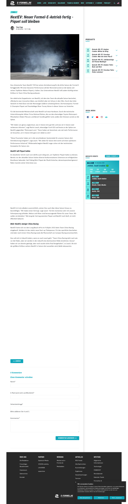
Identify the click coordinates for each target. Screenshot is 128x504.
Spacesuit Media (43, 460)
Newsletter (106, 117)
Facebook (88, 117)
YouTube (97, 117)
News (39, 3)
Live (44, 3)
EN (118, 3)
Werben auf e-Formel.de (61, 462)
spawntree (41, 471)
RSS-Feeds (78, 460)
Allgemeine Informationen (98, 462)
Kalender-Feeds (99, 477)
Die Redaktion (24, 460)
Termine (77, 478)
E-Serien (99, 3)
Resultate (52, 3)
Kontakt (22, 477)
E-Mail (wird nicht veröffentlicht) (22, 393)
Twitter (92, 117)
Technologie (98, 466)
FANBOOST (97, 470)
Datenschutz (24, 474)
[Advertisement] (44, 185)
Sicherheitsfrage (16, 404)
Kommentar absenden (66, 438)
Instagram (101, 117)
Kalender (61, 3)
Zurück (18, 361)
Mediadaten (60, 466)
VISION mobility (43, 464)
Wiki (82, 3)
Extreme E (90, 3)
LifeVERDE (41, 468)
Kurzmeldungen (80, 468)
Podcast (107, 3)
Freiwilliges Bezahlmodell (24, 465)
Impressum (23, 470)
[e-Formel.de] (20, 3)
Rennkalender (98, 474)
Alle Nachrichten (80, 464)
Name (14, 382)
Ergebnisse (78, 471)
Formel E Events (111, 156)
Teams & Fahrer (73, 3)
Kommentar (15, 418)
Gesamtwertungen (81, 475)
